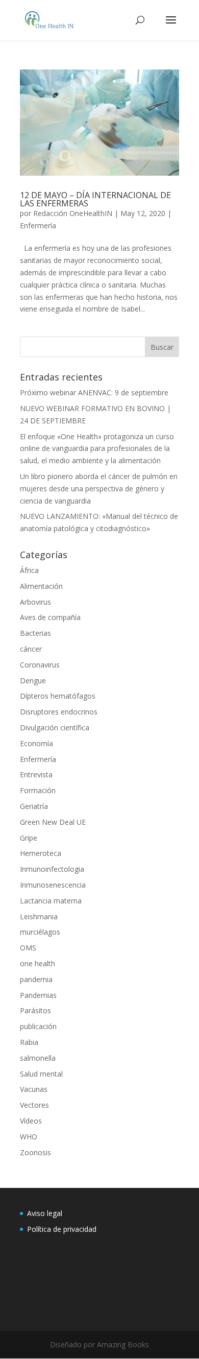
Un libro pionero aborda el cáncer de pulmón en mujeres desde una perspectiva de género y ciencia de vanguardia (99, 488)
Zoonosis (35, 1152)
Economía (36, 743)
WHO (28, 1136)
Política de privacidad (61, 1229)
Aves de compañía (50, 617)
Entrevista (36, 774)
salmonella (38, 1058)
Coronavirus (40, 665)
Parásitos (35, 1010)
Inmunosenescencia (53, 885)
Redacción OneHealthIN (72, 213)
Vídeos (31, 1121)
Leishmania (39, 916)
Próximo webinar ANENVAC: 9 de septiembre (94, 392)
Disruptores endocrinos (58, 712)
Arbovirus (35, 602)
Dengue (33, 680)
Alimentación (41, 586)
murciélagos (40, 932)
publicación (38, 1026)
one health (37, 963)
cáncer (31, 649)
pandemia (36, 979)
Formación (38, 790)
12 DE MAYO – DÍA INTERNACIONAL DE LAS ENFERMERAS (95, 199)
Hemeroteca (40, 853)
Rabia (29, 1042)
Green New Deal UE (53, 822)
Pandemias (38, 995)
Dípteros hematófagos (57, 696)
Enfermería (38, 225)
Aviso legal (44, 1213)
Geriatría (34, 806)
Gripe (28, 838)
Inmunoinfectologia (52, 869)
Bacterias (35, 633)
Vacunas (33, 1089)
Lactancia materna (51, 900)
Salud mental (41, 1074)
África (29, 570)
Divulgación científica (54, 727)
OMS (28, 947)
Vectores (34, 1105)
